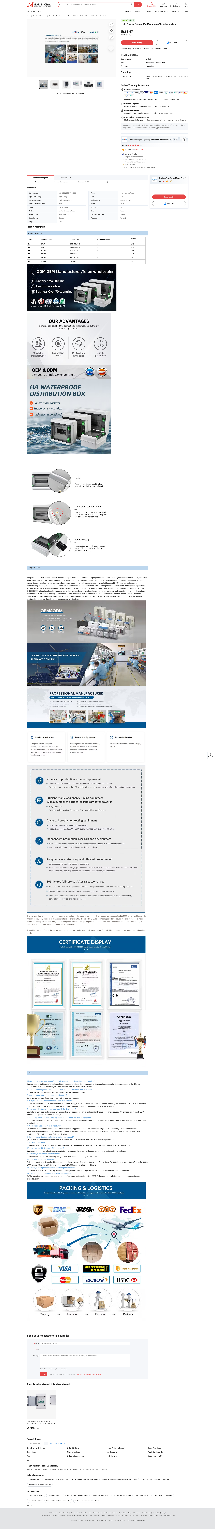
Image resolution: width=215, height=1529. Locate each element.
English (55, 1515)
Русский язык (87, 1515)
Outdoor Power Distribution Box (100, 16)
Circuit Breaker (32, 1452)
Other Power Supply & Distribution (56, 1479)
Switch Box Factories (36, 1495)
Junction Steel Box (35, 1501)
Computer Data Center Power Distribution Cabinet (119, 1479)
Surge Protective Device (116, 1448)
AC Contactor (112, 1452)
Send (44, 1374)
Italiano (96, 1515)
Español (62, 1515)
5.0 (160, 181)
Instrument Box (34, 1479)
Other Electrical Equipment (36, 1448)
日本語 (132, 1515)
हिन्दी (137, 1515)
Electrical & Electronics (40, 16)
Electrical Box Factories (100, 1495)
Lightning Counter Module (76, 1456)
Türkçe (151, 1515)
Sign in (186, 6)
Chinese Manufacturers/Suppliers (81, 1513)
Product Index (146, 1513)
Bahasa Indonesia (169, 1515)
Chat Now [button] (173, 43)
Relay (29, 1456)
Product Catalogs (58, 1443)
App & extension (160, 11)
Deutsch (103, 1515)
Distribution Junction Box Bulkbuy (87, 1501)
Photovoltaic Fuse (73, 1452)
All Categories (34, 11)
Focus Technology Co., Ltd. (93, 1520)
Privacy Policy (141, 1520)
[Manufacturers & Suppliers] (39, 4)
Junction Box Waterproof (122, 1495)
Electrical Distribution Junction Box (58, 1501)
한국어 (126, 1515)
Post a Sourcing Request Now (89, 1374)
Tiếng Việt (159, 1515)
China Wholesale (98, 1513)
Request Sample (161, 49)
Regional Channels (134, 1513)
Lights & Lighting (73, 1448)
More (29, 1505)
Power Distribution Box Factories (76, 1495)
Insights (164, 1513)
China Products (63, 1513)
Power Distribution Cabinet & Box (78, 16)
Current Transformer (155, 1448)
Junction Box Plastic (142, 1495)
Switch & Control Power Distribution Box (155, 1479)
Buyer (137, 11)
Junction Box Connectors (163, 1495)
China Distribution (54, 1495)
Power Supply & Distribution (57, 16)
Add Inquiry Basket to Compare (72, 93)
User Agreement (120, 1520)
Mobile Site (156, 1513)
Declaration (130, 1520)
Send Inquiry (137, 43)
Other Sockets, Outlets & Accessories (85, 1479)
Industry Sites (122, 1513)
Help (148, 11)
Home (29, 16)
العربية (119, 1515)
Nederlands (111, 1515)
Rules (187, 11)
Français (78, 1515)
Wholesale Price (110, 1513)
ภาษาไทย (144, 1515)
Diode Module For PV (155, 1456)
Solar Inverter (112, 1456)
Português (70, 1515)
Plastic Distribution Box (156, 1452)
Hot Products (53, 1513)
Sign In (124, 167)
